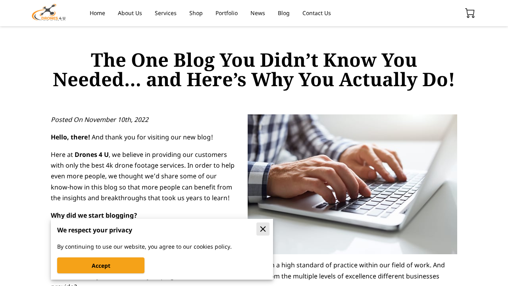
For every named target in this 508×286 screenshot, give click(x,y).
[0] (470, 13)
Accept (101, 265)
